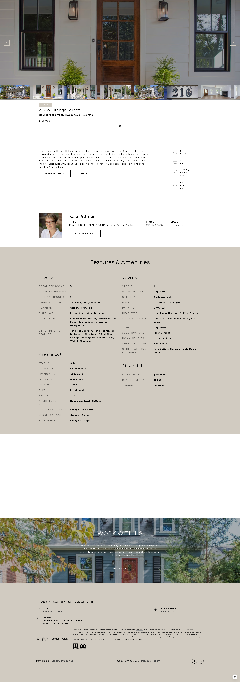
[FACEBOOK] (194, 661)
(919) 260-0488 (154, 225)
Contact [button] (85, 173)
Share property (55, 173)
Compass (139, 630)
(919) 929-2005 (167, 611)
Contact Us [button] (120, 568)
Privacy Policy (150, 661)
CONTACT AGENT (85, 233)
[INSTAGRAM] (201, 661)
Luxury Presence (63, 661)
